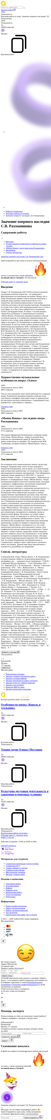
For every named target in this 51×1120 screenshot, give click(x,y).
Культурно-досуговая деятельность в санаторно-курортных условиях (25, 793)
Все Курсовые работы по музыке (14, 833)
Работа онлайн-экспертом (16, 906)
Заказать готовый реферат (16, 678)
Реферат (9, 888)
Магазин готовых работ (15, 874)
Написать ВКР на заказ (15, 687)
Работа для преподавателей (17, 910)
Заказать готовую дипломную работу (21, 676)
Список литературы (14, 252)
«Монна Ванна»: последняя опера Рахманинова (25, 248)
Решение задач (11, 890)
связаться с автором (9, 1037)
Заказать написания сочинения (18, 689)
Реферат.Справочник (14, 211)
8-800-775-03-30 (7, 837)
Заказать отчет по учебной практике (20, 683)
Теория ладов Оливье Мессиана (21, 749)
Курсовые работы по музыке (17, 214)
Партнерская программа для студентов (21, 915)
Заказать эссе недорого (15, 685)
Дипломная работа (13, 884)
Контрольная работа (14, 892)
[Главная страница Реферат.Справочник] (16, 5)
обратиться (6, 668)
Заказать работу (7, 10)
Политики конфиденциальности (25, 985)
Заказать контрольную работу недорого (22, 681)
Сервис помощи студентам (16, 868)
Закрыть (5, 1041)
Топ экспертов (11, 913)
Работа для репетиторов (15, 908)
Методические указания (15, 872)
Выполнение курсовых (15, 674)
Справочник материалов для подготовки (22, 864)
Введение (10, 242)
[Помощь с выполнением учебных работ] (14, 282)
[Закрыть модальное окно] (3, 941)
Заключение (10, 250)
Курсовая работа (12, 886)
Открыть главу (7, 407)
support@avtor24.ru (8, 846)
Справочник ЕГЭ (13, 866)
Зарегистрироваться (31, 1118)
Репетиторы (10, 897)
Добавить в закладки (9, 652)
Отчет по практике (13, 895)
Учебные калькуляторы (15, 870)
